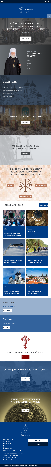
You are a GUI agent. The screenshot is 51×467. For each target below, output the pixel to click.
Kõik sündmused (44, 205)
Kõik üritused (6, 327)
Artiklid (28, 286)
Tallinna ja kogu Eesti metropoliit (13, 87)
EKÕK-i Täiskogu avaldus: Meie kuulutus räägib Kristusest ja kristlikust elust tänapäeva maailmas (25, 26)
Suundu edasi (25, 357)
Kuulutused (29, 228)
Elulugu (29, 68)
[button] (1, 31)
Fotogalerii (29, 66)
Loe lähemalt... (25, 122)
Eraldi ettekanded (41, 185)
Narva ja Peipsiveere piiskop (13, 90)
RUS (49, 1)
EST (46, 1)
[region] (25, 31)
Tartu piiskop (8, 97)
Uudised (29, 63)
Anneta (38, 444)
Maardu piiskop (8, 93)
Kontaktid (38, 440)
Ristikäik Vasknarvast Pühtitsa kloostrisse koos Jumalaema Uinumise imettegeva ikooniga (34, 262)
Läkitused (29, 60)
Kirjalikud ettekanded (26, 196)
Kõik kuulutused (7, 310)
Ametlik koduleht (25, 379)
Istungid (11, 185)
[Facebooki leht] (2, 1)
